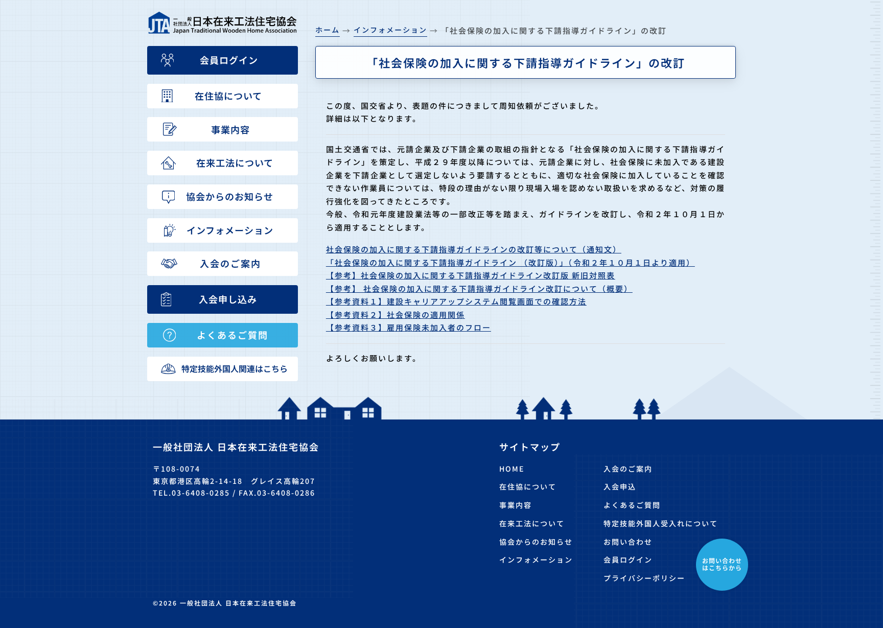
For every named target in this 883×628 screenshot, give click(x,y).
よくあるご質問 (632, 505)
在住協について (527, 486)
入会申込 (619, 486)
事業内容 (515, 505)
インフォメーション (536, 559)
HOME (511, 468)
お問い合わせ (628, 542)
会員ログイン (628, 559)
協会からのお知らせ (536, 542)
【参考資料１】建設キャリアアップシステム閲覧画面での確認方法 (456, 301)
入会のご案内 (628, 468)
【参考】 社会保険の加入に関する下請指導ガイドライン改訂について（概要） (479, 288)
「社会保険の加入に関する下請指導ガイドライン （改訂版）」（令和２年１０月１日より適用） (510, 262)
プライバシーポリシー (644, 578)
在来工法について (532, 523)
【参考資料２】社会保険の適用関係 (395, 314)
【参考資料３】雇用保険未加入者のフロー (408, 327)
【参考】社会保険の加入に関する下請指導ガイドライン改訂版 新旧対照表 (470, 275)
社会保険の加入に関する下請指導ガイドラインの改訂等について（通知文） (473, 249)
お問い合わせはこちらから (722, 564)
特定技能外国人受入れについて (660, 523)
